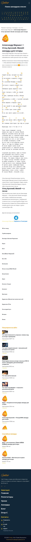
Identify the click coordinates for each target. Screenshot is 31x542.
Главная (5, 493)
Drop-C (4, 512)
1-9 (4, 12)
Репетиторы (7, 497)
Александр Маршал (7, 29)
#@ (4, 526)
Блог (3, 508)
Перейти (4, 340)
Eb (22, 65)
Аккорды (15, 27)
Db (16, 65)
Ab (3, 65)
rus (19, 27)
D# (20, 65)
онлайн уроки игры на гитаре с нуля (12, 205)
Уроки (4, 501)
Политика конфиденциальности (15, 539)
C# (14, 65)
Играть (4, 448)
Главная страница (6, 27)
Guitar (5, 3)
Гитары (11, 537)
